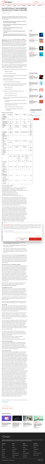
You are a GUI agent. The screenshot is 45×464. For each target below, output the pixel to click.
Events (14, 5)
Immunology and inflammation (32, 53)
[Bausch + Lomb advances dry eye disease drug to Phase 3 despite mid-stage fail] (41, 54)
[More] (5, 5)
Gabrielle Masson (31, 36)
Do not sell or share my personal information (22, 239)
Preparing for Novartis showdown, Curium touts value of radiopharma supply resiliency (33, 77)
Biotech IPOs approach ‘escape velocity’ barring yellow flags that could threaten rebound (33, 35)
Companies (23, 5)
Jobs (19, 5)
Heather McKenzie (31, 97)
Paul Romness (31, 91)
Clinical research (5, 408)
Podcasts (9, 5)
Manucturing (31, 75)
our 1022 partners (9, 224)
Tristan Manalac (31, 85)
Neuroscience (31, 100)
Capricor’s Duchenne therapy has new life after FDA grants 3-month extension (6, 424)
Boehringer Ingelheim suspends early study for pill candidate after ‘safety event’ (27, 424)
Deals (30, 46)
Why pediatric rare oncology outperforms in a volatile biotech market (33, 90)
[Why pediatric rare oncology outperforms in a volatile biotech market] (41, 90)
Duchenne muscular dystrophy (37, 422)
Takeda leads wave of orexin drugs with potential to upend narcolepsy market (33, 102)
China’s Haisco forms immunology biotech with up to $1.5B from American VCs (33, 48)
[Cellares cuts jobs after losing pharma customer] (41, 41)
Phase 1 (11, 408)
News (4, 5)
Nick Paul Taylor (31, 103)
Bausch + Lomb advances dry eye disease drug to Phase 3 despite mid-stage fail (33, 55)
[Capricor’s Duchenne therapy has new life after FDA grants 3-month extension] (6, 418)
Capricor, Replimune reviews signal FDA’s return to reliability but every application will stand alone (33, 83)
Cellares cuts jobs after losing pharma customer (33, 40)
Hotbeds (29, 5)
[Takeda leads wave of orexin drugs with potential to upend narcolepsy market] (41, 102)
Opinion (30, 88)
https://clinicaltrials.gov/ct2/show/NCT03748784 (9, 285)
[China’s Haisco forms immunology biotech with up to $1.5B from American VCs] (41, 48)
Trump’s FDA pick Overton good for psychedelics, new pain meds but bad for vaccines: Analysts (33, 96)
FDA (29, 81)
